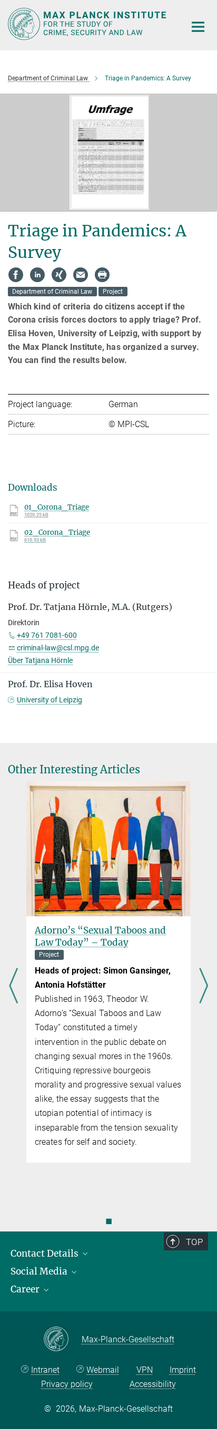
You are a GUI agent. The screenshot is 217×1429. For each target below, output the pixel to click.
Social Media (40, 1271)
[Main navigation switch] (198, 26)
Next (203, 986)
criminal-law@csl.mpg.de (58, 648)
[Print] (102, 275)
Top (194, 1242)
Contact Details (46, 1253)
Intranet (45, 1370)
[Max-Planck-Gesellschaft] (62, 1339)
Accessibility (153, 1384)
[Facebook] (16, 275)
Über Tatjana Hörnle (40, 660)
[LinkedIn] (37, 275)
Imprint (183, 1370)
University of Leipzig (49, 700)
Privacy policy (67, 1384)
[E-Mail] (80, 275)
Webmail (102, 1370)
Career (26, 1289)
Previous (13, 986)
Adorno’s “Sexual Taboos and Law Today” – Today (100, 936)
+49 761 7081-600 (47, 635)
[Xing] (59, 275)
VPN (144, 1370)
